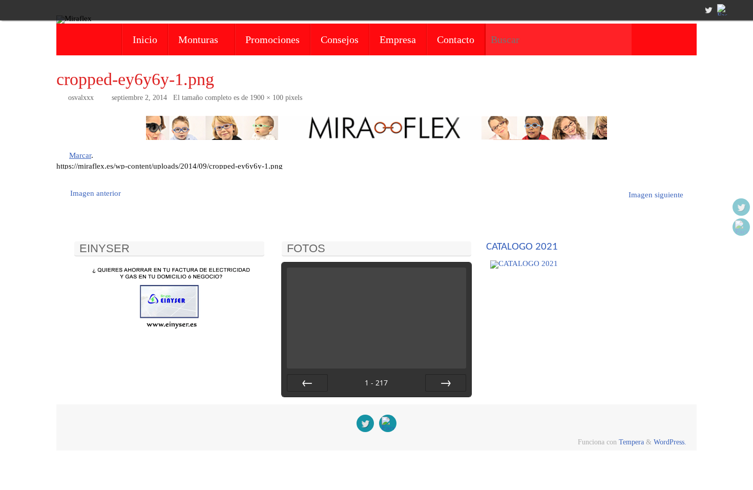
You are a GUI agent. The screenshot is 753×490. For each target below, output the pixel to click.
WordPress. (670, 442)
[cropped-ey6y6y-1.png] (376, 128)
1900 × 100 (266, 97)
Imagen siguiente (656, 195)
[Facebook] (722, 10)
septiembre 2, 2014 (139, 97)
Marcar (80, 155)
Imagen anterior (95, 193)
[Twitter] (707, 10)
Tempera (631, 442)
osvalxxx (81, 97)
